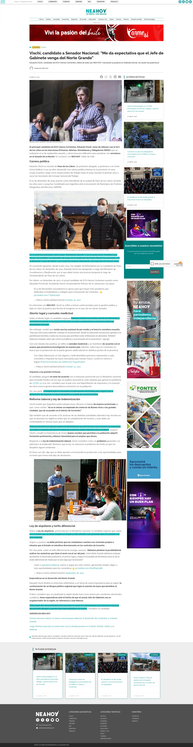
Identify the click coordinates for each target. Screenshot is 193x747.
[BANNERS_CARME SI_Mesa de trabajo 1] (96, 40)
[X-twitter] (183, 1)
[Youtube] (186, 1)
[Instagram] (179, 1)
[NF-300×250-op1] (143, 378)
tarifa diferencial (81, 638)
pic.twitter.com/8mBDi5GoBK (89, 568)
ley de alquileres (109, 636)
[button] (102, 77)
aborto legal (42, 636)
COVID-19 (37, 383)
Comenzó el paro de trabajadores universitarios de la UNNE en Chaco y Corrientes (141, 154)
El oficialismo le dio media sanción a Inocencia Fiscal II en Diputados (112, 681)
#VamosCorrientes (49, 362)
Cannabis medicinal (67, 636)
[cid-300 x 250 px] (143, 237)
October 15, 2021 (73, 300)
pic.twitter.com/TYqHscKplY (47, 295)
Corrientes (36, 47)
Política (43, 47)
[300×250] (143, 478)
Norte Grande (46, 638)
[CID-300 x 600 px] (143, 548)
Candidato (56, 636)
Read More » (40, 687)
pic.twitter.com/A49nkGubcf (72, 362)
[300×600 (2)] (143, 347)
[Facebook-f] (190, 1)
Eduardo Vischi (79, 636)
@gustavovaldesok (50, 565)
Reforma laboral (57, 638)
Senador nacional (70, 638)
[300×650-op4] (143, 447)
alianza (49, 636)
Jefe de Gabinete (97, 636)
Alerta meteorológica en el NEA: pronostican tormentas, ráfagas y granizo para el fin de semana (142, 108)
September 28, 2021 (74, 573)
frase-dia (88, 636)
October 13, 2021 (73, 366)
